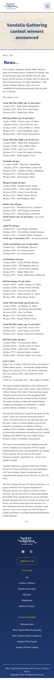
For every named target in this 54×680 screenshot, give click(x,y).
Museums (27, 594)
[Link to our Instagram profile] (31, 552)
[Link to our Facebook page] (23, 552)
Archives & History (27, 583)
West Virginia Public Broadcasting (27, 629)
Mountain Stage (27, 624)
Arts (27, 577)
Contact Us (27, 561)
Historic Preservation (27, 588)
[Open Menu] (47, 6)
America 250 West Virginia (27, 647)
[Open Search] (39, 6)
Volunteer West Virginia (27, 641)
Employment (27, 600)
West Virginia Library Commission (26, 635)
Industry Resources (27, 606)
